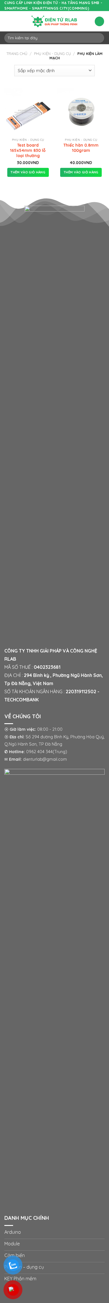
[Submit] (98, 38)
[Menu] (7, 21)
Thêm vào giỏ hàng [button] (27, 172)
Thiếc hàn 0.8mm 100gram (81, 148)
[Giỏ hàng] (99, 21)
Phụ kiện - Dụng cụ (52, 53)
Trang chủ (16, 53)
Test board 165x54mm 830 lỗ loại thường (28, 150)
